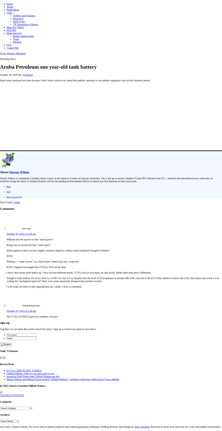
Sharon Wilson (19, 172)
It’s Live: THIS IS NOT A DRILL (24, 370)
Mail (9, 186)
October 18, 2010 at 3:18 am (21, 234)
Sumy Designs (142, 426)
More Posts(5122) (14, 197)
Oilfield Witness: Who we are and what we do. (30, 373)
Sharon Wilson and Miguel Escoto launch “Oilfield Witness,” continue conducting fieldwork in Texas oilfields (63, 379)
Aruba (16, 202)
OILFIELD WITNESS (12, 395)
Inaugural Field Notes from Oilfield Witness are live (33, 376)
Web (8, 192)
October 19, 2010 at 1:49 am (21, 311)
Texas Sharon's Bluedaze (13, 53)
